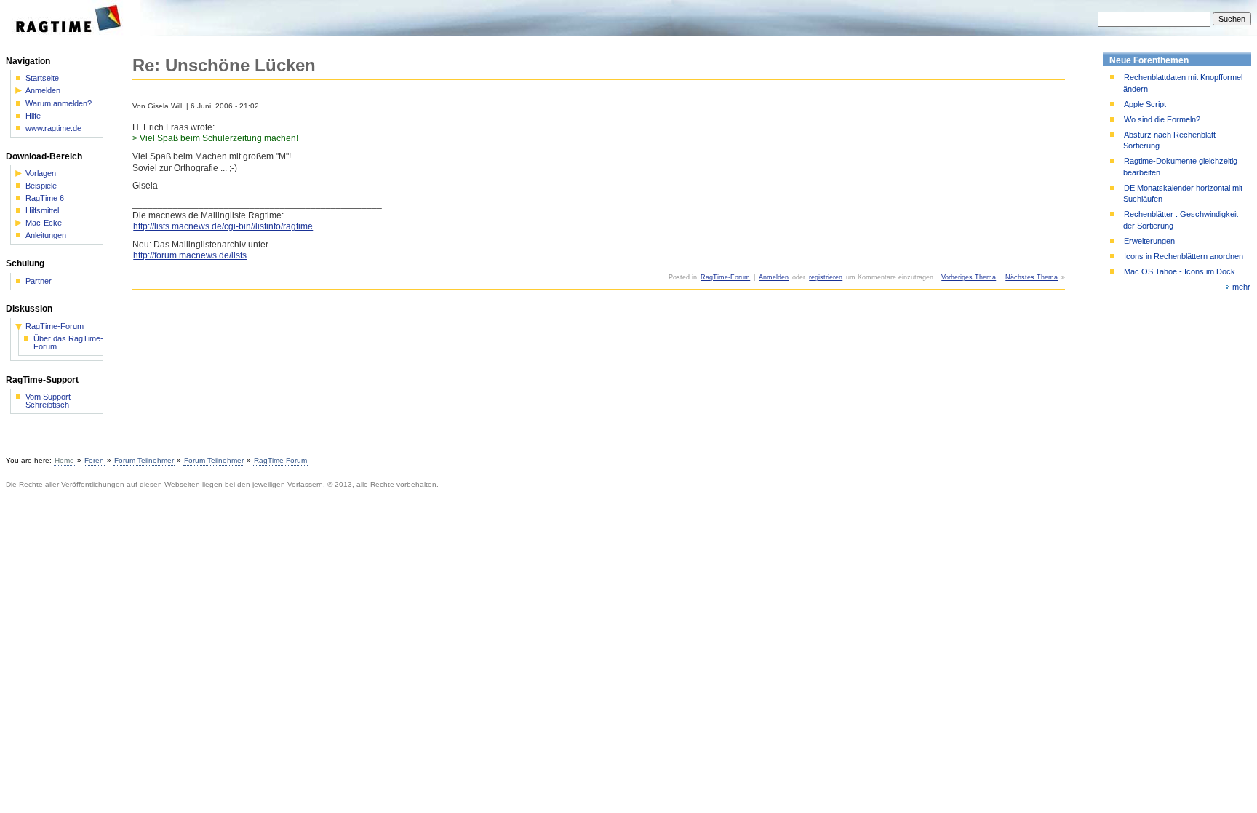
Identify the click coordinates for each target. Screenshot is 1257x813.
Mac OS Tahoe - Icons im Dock (1179, 271)
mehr (1241, 286)
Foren (94, 460)
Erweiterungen (1149, 241)
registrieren (825, 277)
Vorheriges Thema (968, 277)
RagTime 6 (44, 198)
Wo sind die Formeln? (1162, 119)
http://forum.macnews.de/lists (190, 255)
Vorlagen (40, 174)
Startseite (42, 78)
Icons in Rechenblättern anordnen (1183, 256)
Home (64, 460)
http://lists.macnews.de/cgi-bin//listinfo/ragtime (223, 226)
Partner (38, 281)
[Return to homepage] (73, 33)
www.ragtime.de (53, 128)
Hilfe (33, 116)
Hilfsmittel (42, 211)
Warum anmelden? (58, 104)
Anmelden (774, 277)
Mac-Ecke (43, 223)
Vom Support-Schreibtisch (49, 401)
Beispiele (41, 186)
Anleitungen (45, 235)
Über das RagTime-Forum (68, 343)
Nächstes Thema (1031, 277)
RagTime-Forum (725, 277)
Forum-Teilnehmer (144, 460)
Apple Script (1145, 104)
